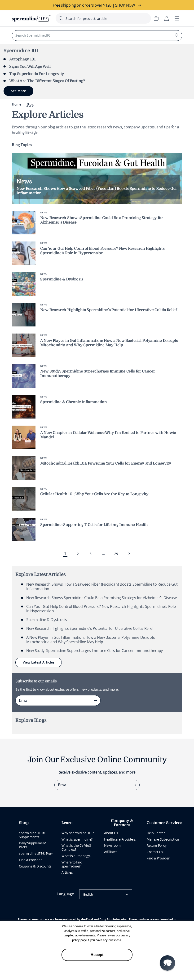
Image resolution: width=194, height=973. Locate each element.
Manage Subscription (163, 839)
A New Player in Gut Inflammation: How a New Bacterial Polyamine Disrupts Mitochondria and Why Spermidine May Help (109, 342)
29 (116, 553)
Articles (67, 872)
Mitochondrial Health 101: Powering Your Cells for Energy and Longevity (105, 463)
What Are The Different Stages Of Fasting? (47, 81)
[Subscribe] (95, 700)
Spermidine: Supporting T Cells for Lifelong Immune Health (94, 525)
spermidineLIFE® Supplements (32, 835)
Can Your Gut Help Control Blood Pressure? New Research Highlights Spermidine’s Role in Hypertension (102, 250)
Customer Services (164, 823)
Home (16, 104)
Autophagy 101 (22, 59)
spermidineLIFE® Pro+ (36, 853)
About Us (111, 833)
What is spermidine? (77, 839)
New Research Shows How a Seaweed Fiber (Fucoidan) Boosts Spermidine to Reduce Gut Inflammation (102, 586)
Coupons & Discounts (35, 866)
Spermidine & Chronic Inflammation (73, 402)
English (88, 894)
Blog (30, 104)
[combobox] (103, 18)
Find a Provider (30, 860)
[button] (167, 963)
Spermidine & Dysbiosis (61, 279)
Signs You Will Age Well (30, 66)
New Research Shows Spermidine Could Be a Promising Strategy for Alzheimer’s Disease (101, 597)
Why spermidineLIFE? (78, 833)
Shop (24, 823)
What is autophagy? (76, 856)
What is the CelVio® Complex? (77, 847)
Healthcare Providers (120, 839)
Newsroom (112, 845)
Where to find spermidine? (72, 864)
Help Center (156, 833)
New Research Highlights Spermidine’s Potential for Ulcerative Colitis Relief (108, 310)
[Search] (177, 35)
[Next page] (129, 553)
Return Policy (157, 845)
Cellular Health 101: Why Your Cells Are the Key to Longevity (94, 494)
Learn (67, 823)
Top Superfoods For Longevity (36, 74)
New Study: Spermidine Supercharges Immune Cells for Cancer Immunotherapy (94, 650)
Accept (97, 955)
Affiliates (110, 852)
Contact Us (155, 852)
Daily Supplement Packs (32, 845)
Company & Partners (122, 823)
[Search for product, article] (61, 18)
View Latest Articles (38, 662)
